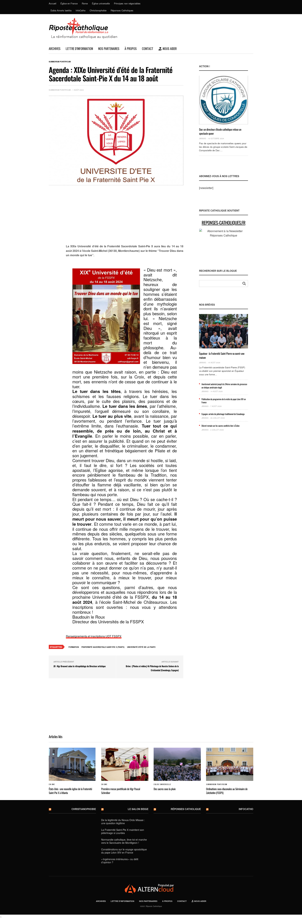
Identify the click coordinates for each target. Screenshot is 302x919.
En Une (52, 784)
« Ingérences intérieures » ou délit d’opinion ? (119, 860)
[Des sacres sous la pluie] (177, 764)
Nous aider (169, 48)
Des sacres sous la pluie (164, 789)
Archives (54, 48)
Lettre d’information (79, 48)
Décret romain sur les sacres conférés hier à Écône (220, 425)
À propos (131, 48)
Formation (74, 647)
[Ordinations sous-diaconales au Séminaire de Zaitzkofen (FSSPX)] (229, 764)
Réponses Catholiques (122, 10)
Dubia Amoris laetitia (61, 10)
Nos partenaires (108, 48)
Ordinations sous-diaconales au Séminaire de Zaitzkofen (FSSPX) (226, 791)
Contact (147, 48)
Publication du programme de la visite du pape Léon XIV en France (224, 400)
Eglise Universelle (162, 784)
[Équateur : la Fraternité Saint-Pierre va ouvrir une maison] (223, 331)
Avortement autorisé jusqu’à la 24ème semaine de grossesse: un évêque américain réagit (224, 385)
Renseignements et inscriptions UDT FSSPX (93, 636)
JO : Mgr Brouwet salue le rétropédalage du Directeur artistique (79, 666)
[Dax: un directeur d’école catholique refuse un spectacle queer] (223, 100)
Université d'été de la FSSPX (141, 647)
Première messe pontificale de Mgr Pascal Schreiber (120, 791)
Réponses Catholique (186, 809)
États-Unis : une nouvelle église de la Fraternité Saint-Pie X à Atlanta (70, 791)
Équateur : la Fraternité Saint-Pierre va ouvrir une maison (221, 355)
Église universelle (101, 3)
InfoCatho (80, 10)
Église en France (69, 3)
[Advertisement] (124, 216)
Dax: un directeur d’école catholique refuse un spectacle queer (220, 131)
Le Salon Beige (138, 809)
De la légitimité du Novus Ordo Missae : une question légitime (123, 821)
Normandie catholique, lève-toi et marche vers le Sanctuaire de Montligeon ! (124, 841)
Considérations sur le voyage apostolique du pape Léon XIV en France (124, 851)
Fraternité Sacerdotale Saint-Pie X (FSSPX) (102, 647)
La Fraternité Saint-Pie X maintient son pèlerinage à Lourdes (122, 831)
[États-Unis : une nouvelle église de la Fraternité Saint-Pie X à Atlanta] (72, 764)
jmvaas (202, 138)
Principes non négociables (127, 3)
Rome (85, 3)
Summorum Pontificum (60, 62)
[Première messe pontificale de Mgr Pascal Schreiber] (124, 764)
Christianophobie (98, 10)
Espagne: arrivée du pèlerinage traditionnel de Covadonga (223, 414)
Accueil (52, 3)
